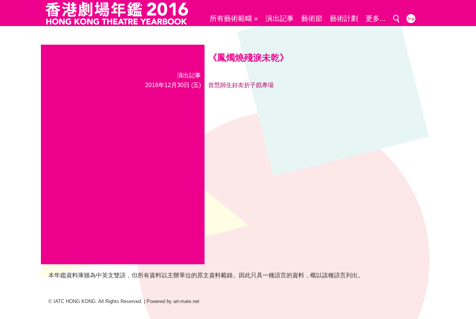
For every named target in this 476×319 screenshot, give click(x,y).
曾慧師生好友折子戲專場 (241, 85)
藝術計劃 (344, 18)
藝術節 (311, 18)
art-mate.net (186, 301)
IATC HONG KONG (75, 301)
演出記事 (280, 18)
